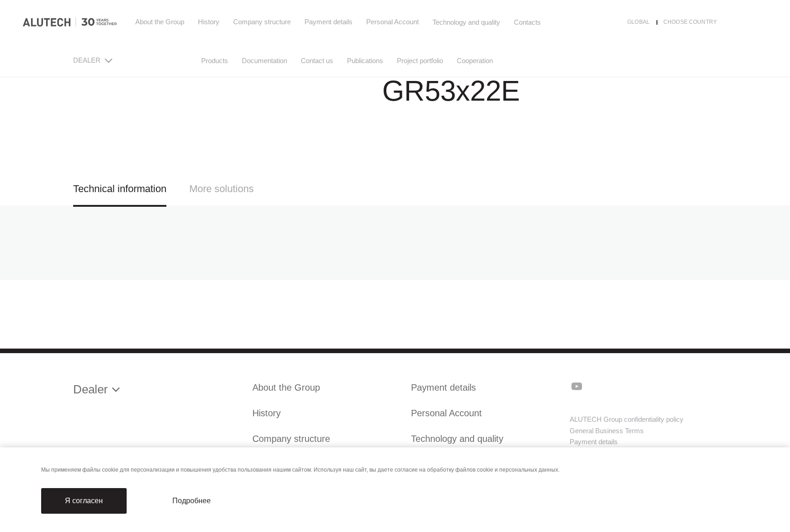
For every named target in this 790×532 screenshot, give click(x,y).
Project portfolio (420, 60)
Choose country (690, 22)
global (638, 22)
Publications (365, 60)
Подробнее (191, 501)
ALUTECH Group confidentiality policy (626, 419)
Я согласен (84, 501)
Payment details (328, 22)
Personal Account (392, 22)
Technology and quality (457, 439)
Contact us (317, 60)
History (208, 22)
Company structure (262, 22)
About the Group (159, 22)
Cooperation (475, 60)
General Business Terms (607, 431)
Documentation (264, 60)
